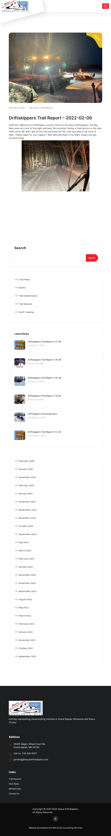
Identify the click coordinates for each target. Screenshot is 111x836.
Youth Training (26, 312)
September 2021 (27, 656)
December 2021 (26, 640)
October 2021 (25, 648)
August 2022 (25, 599)
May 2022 (23, 607)
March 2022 (24, 615)
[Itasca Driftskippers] (15, 6)
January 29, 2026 (36, 363)
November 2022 (27, 583)
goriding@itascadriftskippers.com (31, 759)
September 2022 (27, 591)
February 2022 (26, 624)
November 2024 (27, 501)
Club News (33, 107)
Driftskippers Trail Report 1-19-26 (44, 396)
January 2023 (25, 567)
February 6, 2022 (17, 107)
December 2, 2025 (36, 436)
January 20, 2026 (36, 381)
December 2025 (27, 477)
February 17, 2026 (36, 345)
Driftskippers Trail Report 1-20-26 (44, 377)
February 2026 (26, 461)
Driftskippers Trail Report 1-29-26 (44, 359)
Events (21, 287)
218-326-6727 (29, 753)
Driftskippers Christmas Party (42, 414)
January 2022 (25, 632)
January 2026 (25, 469)
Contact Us (14, 793)
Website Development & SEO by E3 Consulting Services (55, 827)
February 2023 (26, 558)
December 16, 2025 (37, 418)
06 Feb (97, 37)
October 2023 (25, 526)
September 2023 (27, 534)
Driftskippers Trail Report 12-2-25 (44, 432)
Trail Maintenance (27, 295)
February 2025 (26, 485)
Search (20, 248)
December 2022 (27, 575)
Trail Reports (46, 107)
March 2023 (24, 550)
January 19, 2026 (35, 399)
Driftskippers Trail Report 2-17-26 (44, 341)
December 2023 (27, 518)
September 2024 (27, 510)
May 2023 (23, 542)
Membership (15, 788)
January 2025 (25, 493)
